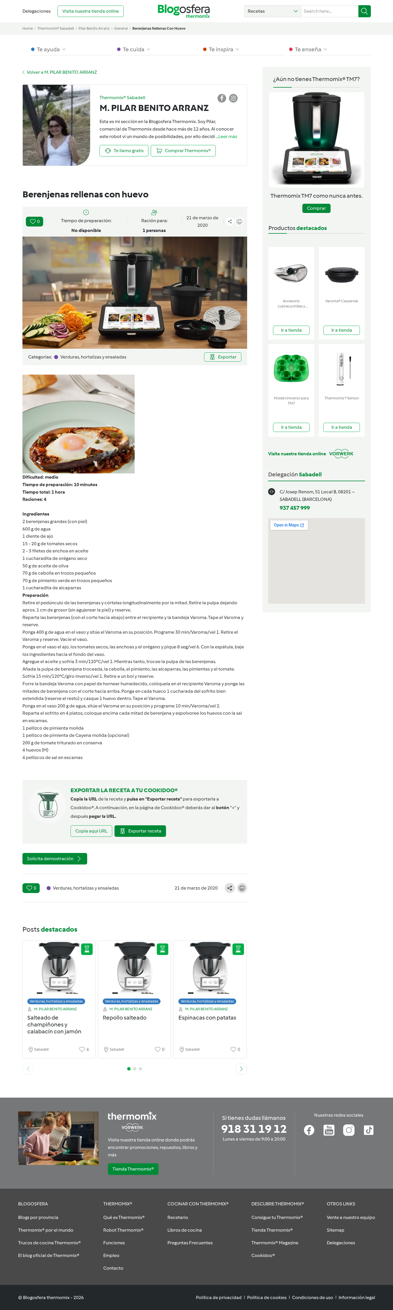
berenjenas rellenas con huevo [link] (159, 28)
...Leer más (226, 136)
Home (27, 28)
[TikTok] (368, 1130)
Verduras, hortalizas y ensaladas (56, 1001)
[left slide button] (28, 1069)
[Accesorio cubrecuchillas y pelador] (291, 272)
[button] (273, 11)
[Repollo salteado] (134, 974)
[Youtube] (329, 1130)
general (121, 28)
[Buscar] (364, 11)
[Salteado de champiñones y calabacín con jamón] (59, 974)
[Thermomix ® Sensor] (341, 369)
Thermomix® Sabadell (55, 28)
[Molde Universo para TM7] (291, 369)
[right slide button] (241, 1069)
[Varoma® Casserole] (341, 272)
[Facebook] (309, 1130)
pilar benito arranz (94, 28)
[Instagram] (348, 1130)
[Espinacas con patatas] (210, 974)
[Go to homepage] (184, 11)
